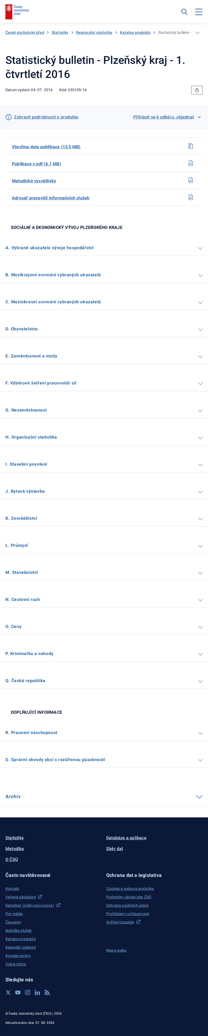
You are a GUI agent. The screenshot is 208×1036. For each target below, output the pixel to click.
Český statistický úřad (24, 32)
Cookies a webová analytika (130, 888)
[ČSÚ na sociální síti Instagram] (27, 992)
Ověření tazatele (120, 922)
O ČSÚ (11, 859)
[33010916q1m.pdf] (190, 180)
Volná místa (15, 964)
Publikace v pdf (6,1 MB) (36, 163)
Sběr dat (114, 848)
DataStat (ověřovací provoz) (29, 905)
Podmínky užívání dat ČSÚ (128, 897)
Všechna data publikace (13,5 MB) (46, 146)
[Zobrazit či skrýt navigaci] (197, 32)
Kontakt (12, 888)
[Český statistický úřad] (17, 11)
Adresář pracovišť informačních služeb (50, 197)
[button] (53, 875)
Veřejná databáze (20, 897)
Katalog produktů (135, 32)
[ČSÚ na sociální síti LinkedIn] (37, 992)
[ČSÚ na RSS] (47, 992)
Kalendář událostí (20, 947)
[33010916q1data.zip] (190, 146)
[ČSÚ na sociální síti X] (8, 992)
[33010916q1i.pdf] (190, 197)
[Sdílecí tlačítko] (197, 90)
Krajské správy (18, 955)
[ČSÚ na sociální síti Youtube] (18, 992)
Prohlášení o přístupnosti (127, 914)
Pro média (14, 914)
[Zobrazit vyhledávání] (184, 12)
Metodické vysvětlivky (34, 180)
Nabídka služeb (18, 930)
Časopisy (13, 922)
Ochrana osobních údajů (127, 905)
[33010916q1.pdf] (190, 163)
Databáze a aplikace (126, 837)
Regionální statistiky (94, 32)
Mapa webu (116, 950)
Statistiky (60, 32)
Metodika (14, 848)
